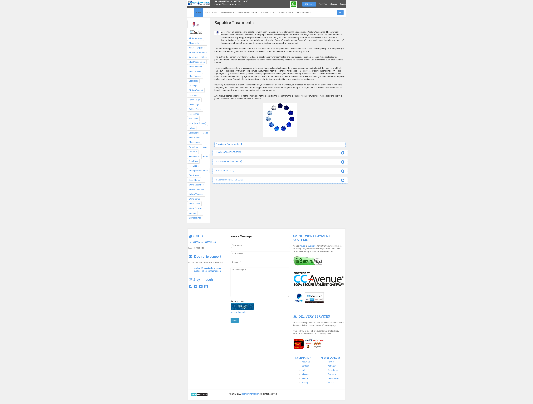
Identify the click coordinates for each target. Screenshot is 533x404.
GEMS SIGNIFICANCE (247, 12)
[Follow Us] (195, 287)
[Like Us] (190, 287)
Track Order (323, 4)
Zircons (192, 213)
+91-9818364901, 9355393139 (231, 1)
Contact (343, 4)
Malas (205, 133)
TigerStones (194, 180)
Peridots (193, 152)
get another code (238, 312)
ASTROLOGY (267, 12)
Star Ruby (193, 161)
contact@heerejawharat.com (207, 268)
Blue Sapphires (195, 67)
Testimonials (334, 378)
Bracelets (193, 81)
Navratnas (193, 147)
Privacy (305, 382)
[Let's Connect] (200, 287)
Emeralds (193, 95)
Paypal (303, 246)
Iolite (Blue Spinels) (197, 123)
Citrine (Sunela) (196, 90)
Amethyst (193, 57)
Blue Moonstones (197, 62)
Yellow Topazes (196, 194)
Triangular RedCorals (198, 170)
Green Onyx (194, 104)
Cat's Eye (193, 85)
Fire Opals (193, 119)
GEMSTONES (226, 12)
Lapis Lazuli (194, 133)
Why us (331, 382)
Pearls (205, 147)
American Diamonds (198, 52)
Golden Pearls (195, 109)
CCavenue (312, 246)
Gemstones (333, 370)
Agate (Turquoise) (197, 48)
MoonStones (195, 137)
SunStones (194, 175)
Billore (204, 57)
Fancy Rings (194, 100)
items (310, 4)
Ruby (205, 156)
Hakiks (192, 128)
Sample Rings (195, 218)
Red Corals (194, 166)
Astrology (332, 366)
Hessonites (194, 114)
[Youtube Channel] (206, 287)
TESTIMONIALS (304, 12)
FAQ (303, 370)
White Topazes (196, 208)
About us (333, 4)
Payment (332, 374)
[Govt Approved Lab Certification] (196, 24)
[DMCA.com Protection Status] (199, 394)
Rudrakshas (194, 156)
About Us (210, 12)
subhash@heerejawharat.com (207, 271)
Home (198, 12)
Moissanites (194, 142)
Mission (305, 374)
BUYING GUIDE (285, 12)
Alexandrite (194, 43)
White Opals (194, 204)
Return (305, 378)
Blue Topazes (195, 76)
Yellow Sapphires (196, 189)
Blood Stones (195, 71)
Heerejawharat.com (250, 394)
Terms (331, 362)
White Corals (194, 199)
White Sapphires (196, 185)
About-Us (306, 362)
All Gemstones (195, 38)
